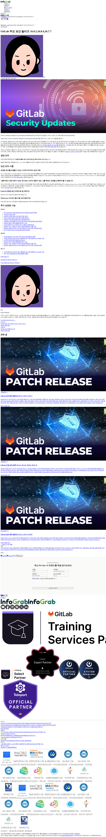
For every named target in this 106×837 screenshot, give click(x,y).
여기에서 (69, 145)
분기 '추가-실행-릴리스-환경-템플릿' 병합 (16, 253)
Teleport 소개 (8, 737)
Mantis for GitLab (5, 740)
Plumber (29, 740)
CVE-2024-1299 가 (9, 187)
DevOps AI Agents (6, 723)
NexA (18, 740)
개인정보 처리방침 (68, 833)
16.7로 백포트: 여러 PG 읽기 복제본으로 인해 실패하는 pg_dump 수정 (24, 252)
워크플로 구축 (21, 727)
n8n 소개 (5, 733)
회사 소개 (6, 747)
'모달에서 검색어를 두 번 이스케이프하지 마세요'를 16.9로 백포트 (23, 221)
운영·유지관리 (51, 725)
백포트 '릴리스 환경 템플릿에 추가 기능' (15, 223)
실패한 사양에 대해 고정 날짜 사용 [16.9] (16, 216)
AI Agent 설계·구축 (45, 723)
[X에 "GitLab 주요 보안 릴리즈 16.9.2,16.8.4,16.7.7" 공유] (4, 595)
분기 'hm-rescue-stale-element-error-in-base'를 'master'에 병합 (20, 212)
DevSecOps (4, 725)
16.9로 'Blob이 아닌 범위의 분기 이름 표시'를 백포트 (19, 224)
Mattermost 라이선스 (29, 735)
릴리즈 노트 (5, 25)
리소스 (6, 9)
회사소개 (7, 11)
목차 (4, 598)
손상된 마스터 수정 (9, 214)
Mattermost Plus (19, 735)
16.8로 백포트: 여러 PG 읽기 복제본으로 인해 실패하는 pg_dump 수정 (24, 238)
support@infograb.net (67, 835)
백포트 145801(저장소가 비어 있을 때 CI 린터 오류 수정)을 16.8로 (23, 245)
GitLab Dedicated (24, 732)
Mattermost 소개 (11, 735)
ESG (15, 747)
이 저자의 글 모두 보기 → (8, 320)
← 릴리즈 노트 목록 (6, 544)
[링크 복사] (2, 19)
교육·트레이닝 (38, 727)
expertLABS (23, 740)
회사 (2, 747)
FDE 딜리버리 (5, 728)
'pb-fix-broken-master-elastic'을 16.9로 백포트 (16, 218)
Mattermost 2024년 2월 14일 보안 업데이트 (41, 549)
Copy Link (20, 556)
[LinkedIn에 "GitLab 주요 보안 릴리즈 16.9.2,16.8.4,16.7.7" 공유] (1, 595)
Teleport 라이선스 (17, 737)
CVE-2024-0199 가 (18, 177)
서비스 (6, 3)
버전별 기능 (41, 732)
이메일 (55, 569)
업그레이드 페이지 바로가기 (9, 259)
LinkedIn (4, 556)
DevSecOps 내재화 (12, 725)
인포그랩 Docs (28, 744)
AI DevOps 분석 (15, 723)
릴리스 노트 (11, 744)
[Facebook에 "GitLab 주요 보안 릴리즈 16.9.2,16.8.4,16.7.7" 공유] (3, 595)
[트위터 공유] (5, 19)
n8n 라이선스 (11, 733)
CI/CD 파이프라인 (23, 725)
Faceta (15, 740)
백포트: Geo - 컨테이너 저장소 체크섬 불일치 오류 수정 (20, 226)
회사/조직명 (57, 574)
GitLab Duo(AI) (15, 732)
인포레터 (21, 744)
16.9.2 (64, 549)
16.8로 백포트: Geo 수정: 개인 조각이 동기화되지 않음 (19, 236)
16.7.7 (71, 549)
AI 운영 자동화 (24, 723)
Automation (4, 727)
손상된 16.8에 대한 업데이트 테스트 (14, 240)
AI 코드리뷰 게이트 (34, 723)
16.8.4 (68, 549)
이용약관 (77, 833)
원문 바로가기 (5, 256)
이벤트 (17, 744)
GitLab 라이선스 (33, 732)
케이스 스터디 (8, 7)
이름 (34, 569)
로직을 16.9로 (26, 219)
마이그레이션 (43, 725)
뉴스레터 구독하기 (53, 588)
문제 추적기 (53, 146)
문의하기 (3, 13)
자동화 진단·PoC (12, 727)
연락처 (34, 574)
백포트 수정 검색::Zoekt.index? (13, 219)
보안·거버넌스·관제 (34, 725)
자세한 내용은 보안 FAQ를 (50, 145)
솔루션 (6, 5)
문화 (13, 747)
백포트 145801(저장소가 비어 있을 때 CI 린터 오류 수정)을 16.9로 (23, 228)
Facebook (10, 556)
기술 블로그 (4, 744)
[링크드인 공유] (7, 19)
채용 (10, 747)
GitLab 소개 (7, 732)
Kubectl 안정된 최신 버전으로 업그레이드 (17, 549)
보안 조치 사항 (10, 548)
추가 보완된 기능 (58, 549)
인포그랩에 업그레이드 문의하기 (10, 262)
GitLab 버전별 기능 (37, 744)
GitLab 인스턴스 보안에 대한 (73, 151)
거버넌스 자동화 (29, 727)
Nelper (12, 740)
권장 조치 (3, 548)
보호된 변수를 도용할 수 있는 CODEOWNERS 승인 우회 (31, 548)
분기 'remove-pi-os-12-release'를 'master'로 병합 (17, 230)
